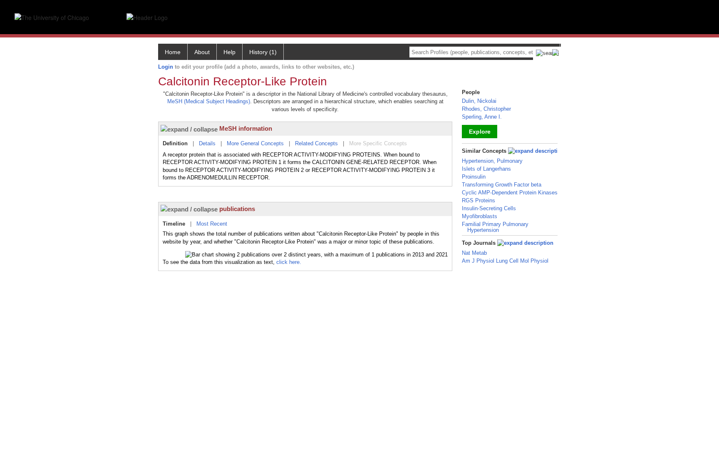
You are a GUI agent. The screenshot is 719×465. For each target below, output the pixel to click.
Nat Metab (474, 253)
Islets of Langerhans (486, 169)
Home (173, 52)
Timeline (174, 224)
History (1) (263, 52)
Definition (175, 143)
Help (229, 52)
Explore (480, 131)
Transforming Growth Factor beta (501, 185)
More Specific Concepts (378, 143)
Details (207, 143)
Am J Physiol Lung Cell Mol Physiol (505, 261)
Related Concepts (316, 143)
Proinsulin (474, 177)
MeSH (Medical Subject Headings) (208, 101)
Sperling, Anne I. (482, 117)
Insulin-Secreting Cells (489, 208)
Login (165, 67)
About (202, 52)
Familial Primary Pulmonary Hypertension (495, 227)
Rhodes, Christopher (486, 109)
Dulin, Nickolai (479, 101)
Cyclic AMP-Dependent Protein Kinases (510, 192)
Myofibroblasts (479, 216)
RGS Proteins (478, 200)
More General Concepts (255, 143)
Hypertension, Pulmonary (492, 161)
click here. (288, 262)
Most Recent (211, 224)
